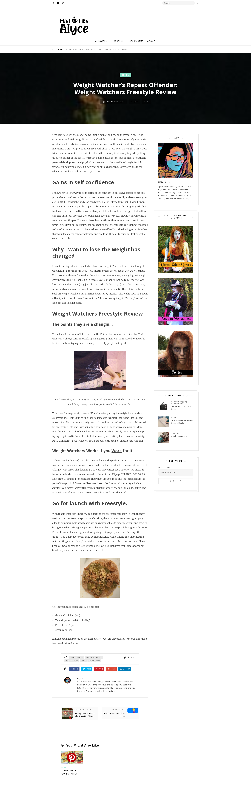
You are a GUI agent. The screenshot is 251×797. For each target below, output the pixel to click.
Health (61, 49)
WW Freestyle (72, 661)
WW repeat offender (91, 661)
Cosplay (118, 41)
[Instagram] (58, 3)
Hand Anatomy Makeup (180, 436)
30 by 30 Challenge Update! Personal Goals (182, 421)
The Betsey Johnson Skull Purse (181, 407)
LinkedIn (126, 669)
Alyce (80, 678)
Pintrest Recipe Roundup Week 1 (69, 772)
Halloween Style (177, 403)
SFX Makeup (136, 41)
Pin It (100, 669)
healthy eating (76, 657)
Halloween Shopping (179, 402)
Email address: (164, 467)
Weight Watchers (93, 657)
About (151, 41)
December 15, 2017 (115, 101)
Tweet (88, 669)
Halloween (100, 41)
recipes (63, 767)
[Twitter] (62, 3)
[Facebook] (54, 3)
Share (75, 669)
